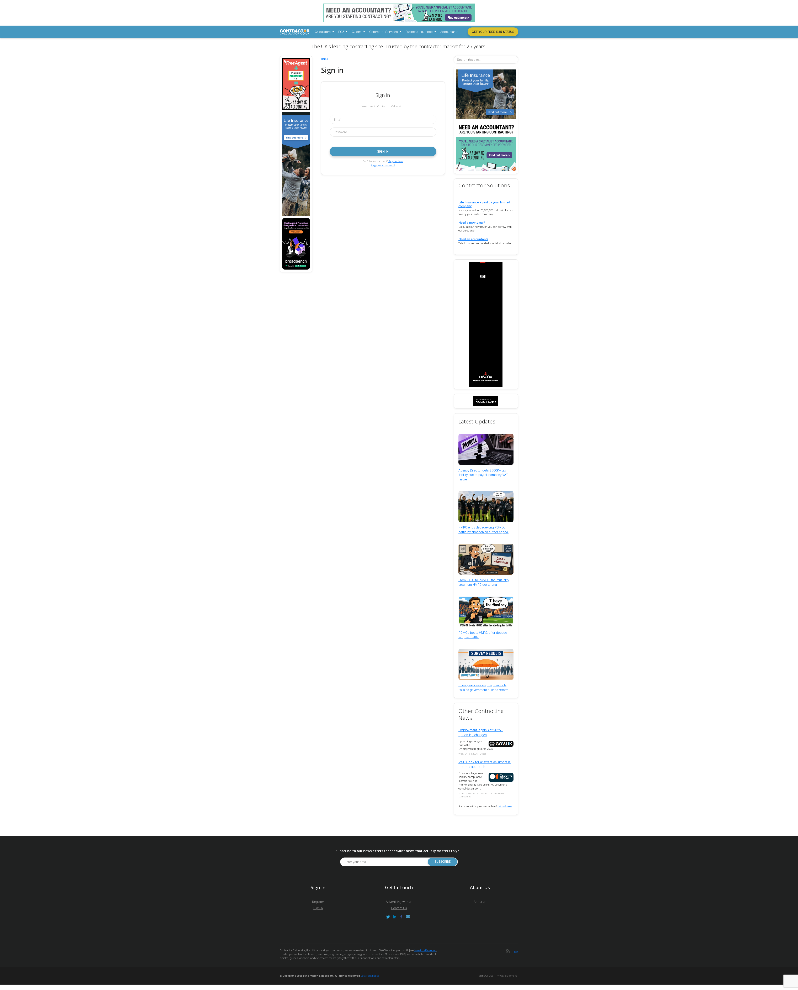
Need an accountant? (473, 239)
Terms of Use (485, 976)
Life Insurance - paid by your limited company (484, 204)
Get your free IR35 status (493, 32)
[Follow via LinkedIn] (394, 917)
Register (318, 902)
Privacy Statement (506, 976)
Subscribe (443, 862)
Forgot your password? (383, 165)
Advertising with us (399, 902)
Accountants (449, 32)
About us (480, 902)
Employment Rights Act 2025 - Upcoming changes (480, 732)
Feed (515, 951)
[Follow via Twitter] (388, 917)
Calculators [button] (323, 32)
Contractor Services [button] (384, 32)
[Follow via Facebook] (401, 917)
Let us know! (505, 806)
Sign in (318, 908)
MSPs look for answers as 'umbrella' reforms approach (484, 764)
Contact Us (399, 908)
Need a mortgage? (471, 222)
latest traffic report (425, 950)
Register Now (395, 161)
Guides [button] (357, 32)
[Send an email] (408, 917)
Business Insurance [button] (419, 32)
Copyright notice (370, 976)
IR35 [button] (341, 32)
